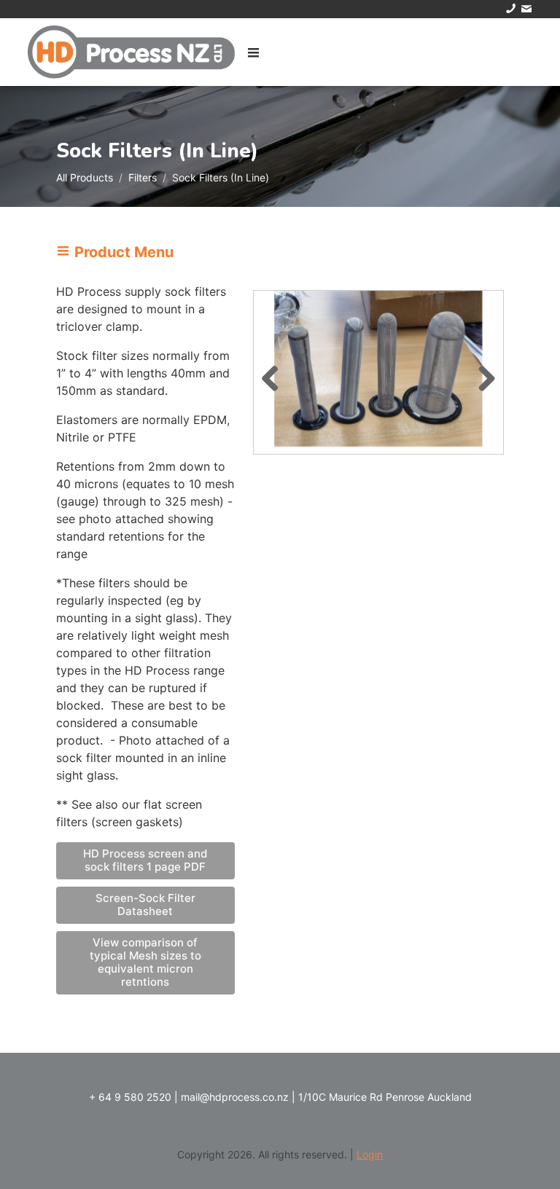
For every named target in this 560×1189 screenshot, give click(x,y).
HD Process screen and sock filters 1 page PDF (145, 860)
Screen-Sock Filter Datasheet (145, 904)
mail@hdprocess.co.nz (235, 1097)
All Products (84, 177)
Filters (142, 177)
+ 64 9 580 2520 (130, 1097)
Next (481, 376)
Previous (275, 376)
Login (370, 1154)
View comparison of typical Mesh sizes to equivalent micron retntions (145, 962)
